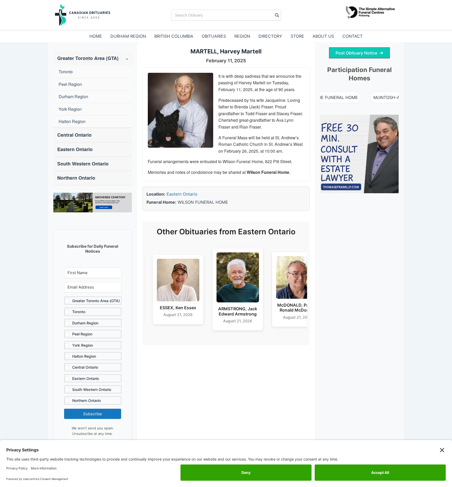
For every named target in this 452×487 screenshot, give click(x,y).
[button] (93, 350)
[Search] (277, 15)
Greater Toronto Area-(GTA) (96, 300)
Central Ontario (74, 134)
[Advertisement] (359, 279)
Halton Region (72, 121)
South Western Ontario (83, 163)
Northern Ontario (76, 177)
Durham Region (73, 96)
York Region (70, 109)
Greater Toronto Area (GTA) (92, 58)
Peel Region (70, 84)
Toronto (66, 72)
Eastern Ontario (75, 149)
